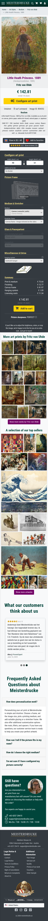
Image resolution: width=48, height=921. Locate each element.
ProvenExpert (16, 654)
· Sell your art (30, 861)
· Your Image (30, 858)
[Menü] (3, 3)
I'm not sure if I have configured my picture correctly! (23, 763)
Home (4, 10)
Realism (21, 10)
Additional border (10, 168)
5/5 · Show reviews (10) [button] (29, 145)
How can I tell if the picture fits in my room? (23, 742)
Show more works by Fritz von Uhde (24, 422)
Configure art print (25, 101)
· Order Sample (31, 873)
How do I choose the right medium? (23, 752)
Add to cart (25, 308)
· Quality (29, 864)
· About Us (7, 876)
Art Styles (12, 10)
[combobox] (24, 171)
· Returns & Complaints (12, 873)
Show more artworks (24, 592)
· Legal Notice (9, 861)
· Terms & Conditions (11, 864)
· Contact (7, 858)
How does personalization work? (21, 701)
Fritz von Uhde (32, 10)
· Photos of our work (33, 867)
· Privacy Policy (9, 867)
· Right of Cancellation (11, 870)
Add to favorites (36, 140)
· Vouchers (29, 870)
